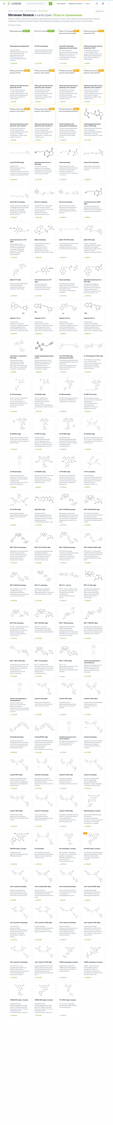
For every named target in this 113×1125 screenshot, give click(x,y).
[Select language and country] (97, 3)
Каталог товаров (18, 11)
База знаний (61, 3)
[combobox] (37, 3)
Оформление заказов (75, 3)
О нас (87, 3)
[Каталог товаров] (4, 3)
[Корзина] (103, 3)
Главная (10, 11)
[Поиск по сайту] (50, 3)
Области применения (31, 11)
